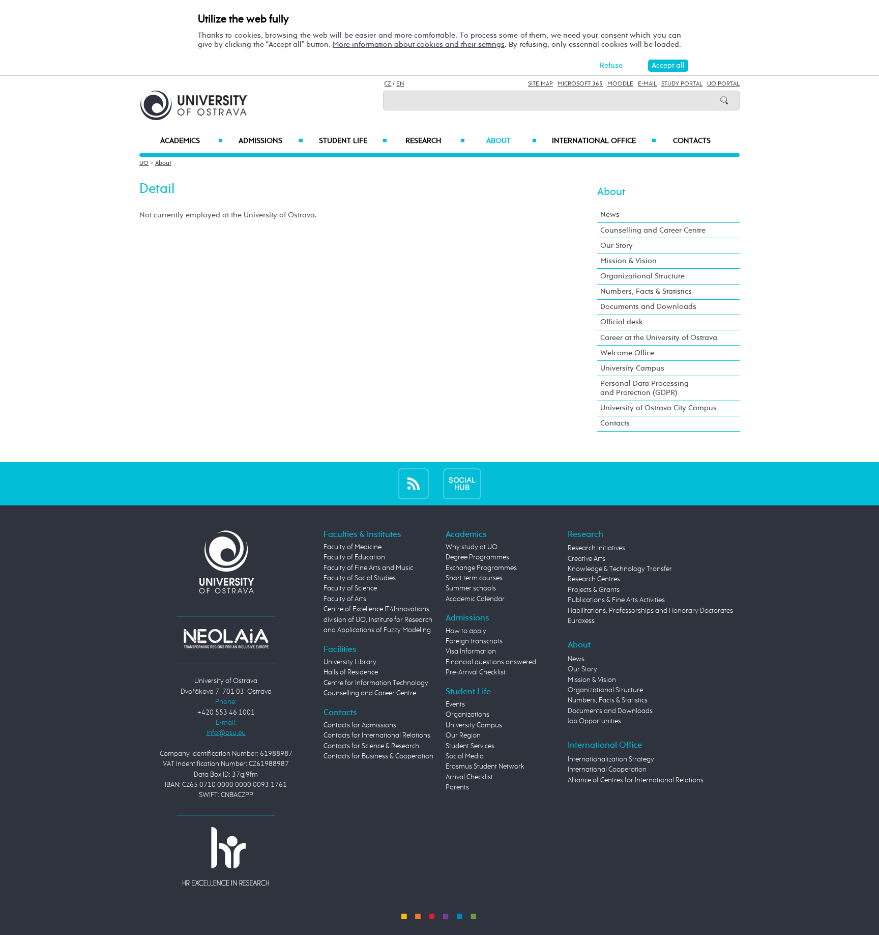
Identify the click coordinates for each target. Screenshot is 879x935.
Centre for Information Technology (376, 683)
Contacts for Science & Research (371, 746)
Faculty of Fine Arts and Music (368, 568)
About (511, 141)
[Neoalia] (226, 638)
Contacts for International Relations (377, 735)
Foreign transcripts (474, 641)
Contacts (692, 141)
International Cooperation (607, 769)
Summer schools (471, 588)
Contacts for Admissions (360, 725)
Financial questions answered (491, 662)
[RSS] (413, 483)
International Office (604, 141)
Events (455, 704)
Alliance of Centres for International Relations (636, 780)
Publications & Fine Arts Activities (616, 600)
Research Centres (594, 579)
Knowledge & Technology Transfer (620, 569)
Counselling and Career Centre (653, 230)
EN (400, 84)
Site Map (540, 84)
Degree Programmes (477, 557)
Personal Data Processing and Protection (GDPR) (644, 388)
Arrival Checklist (469, 777)
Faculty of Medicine (353, 547)
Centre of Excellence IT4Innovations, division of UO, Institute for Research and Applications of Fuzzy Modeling (378, 620)
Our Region (463, 735)
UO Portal (723, 84)
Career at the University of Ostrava (658, 338)
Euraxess (581, 621)
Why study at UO (471, 547)
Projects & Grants (594, 589)
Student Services (470, 746)
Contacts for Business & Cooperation (378, 756)
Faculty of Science (350, 588)
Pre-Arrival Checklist (476, 672)
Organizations (467, 714)
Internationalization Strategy (611, 759)
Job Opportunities (594, 721)
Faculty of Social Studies (360, 578)
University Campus (632, 368)
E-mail (647, 84)
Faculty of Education (354, 557)
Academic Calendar (475, 599)
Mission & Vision (628, 261)
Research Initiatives (596, 548)
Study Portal (681, 84)
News (610, 214)
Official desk (621, 322)
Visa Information (471, 651)
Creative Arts (586, 558)
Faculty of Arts (345, 599)
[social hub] (462, 483)
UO (144, 163)
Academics (191, 141)
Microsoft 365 (580, 84)
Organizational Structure (642, 276)
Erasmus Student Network (485, 766)
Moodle (620, 84)
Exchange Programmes (481, 568)
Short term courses (474, 578)
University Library (350, 662)
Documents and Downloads (648, 306)
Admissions (271, 141)
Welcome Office (627, 353)
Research (434, 141)
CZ (387, 84)
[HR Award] (226, 856)
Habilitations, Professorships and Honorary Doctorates (650, 610)
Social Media (465, 756)
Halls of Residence (351, 672)
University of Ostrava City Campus (658, 408)
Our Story (616, 245)
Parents (457, 787)
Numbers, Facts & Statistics (646, 291)
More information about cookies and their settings (419, 44)
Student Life (353, 141)
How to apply (466, 631)
